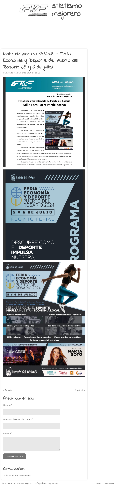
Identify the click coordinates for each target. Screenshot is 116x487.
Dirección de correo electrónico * (18, 419)
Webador (110, 483)
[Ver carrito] (22, 43)
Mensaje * (7, 433)
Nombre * (7, 405)
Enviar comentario (14, 456)
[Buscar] (89, 38)
